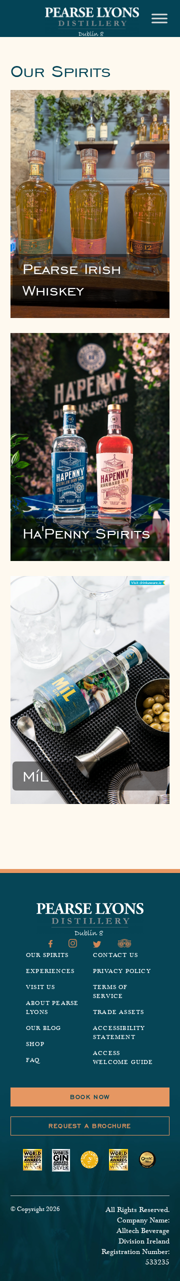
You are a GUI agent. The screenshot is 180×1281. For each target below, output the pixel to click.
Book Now (90, 1096)
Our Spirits (47, 955)
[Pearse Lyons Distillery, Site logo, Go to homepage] (92, 22)
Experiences (50, 971)
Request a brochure (89, 1126)
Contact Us (115, 955)
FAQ (33, 1060)
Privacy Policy (122, 971)
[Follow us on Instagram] (72, 945)
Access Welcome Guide (123, 1058)
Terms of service (110, 992)
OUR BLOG (44, 1028)
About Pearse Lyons (52, 1008)
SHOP (35, 1044)
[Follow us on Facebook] (50, 945)
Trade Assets (118, 1012)
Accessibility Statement (119, 1032)
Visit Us (41, 987)
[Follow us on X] (97, 945)
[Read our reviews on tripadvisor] (125, 945)
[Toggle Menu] (160, 18)
